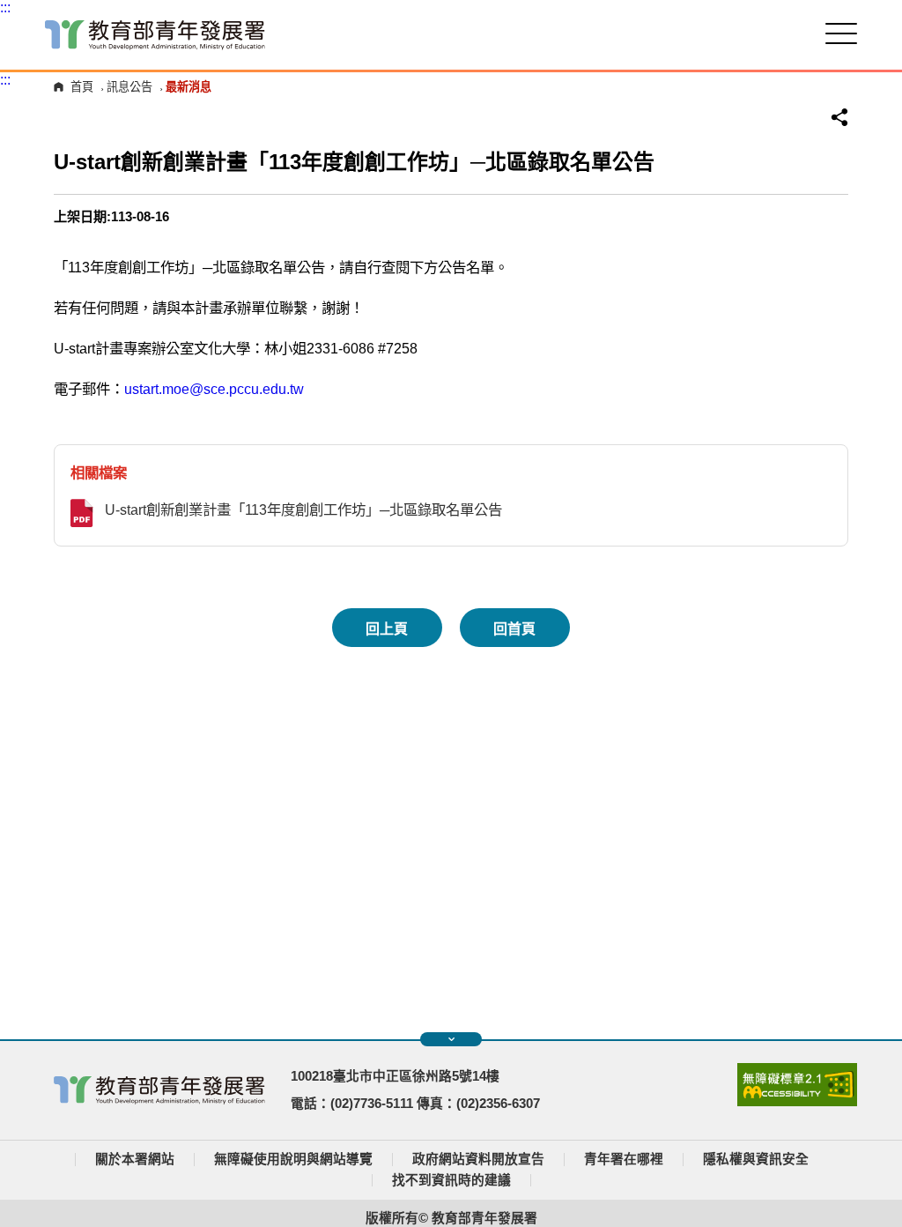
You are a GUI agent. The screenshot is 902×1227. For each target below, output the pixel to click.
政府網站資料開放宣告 (478, 1159)
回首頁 (514, 628)
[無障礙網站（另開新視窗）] (797, 1102)
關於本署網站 (134, 1159)
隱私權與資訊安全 (756, 1159)
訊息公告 (129, 87)
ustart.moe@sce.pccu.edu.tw (214, 389)
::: (5, 7)
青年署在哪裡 (623, 1159)
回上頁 (387, 628)
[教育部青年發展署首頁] (155, 35)
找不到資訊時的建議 (451, 1180)
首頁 (81, 87)
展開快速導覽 (451, 1039)
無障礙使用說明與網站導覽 (293, 1159)
